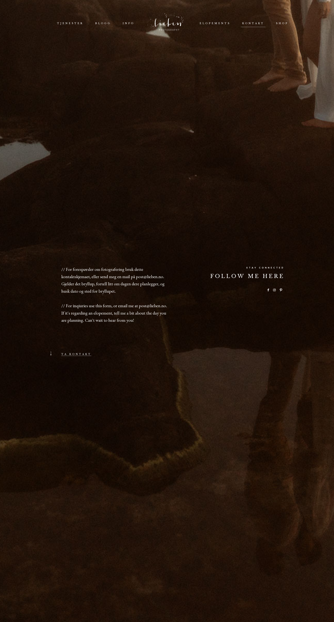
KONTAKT (253, 23)
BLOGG (103, 23)
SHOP (282, 23)
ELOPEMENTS (215, 23)
